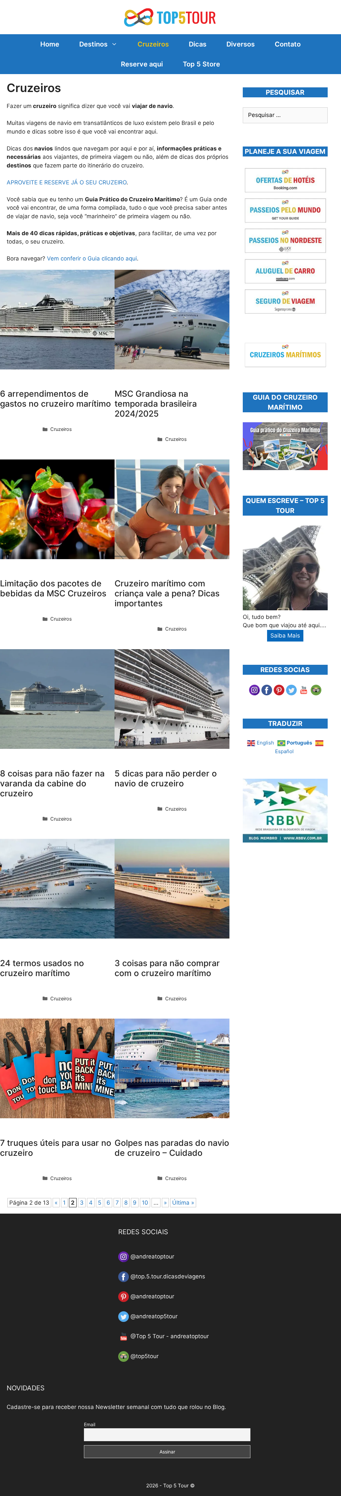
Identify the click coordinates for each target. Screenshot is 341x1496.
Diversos (240, 44)
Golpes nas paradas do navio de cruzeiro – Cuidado (172, 1148)
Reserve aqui (142, 64)
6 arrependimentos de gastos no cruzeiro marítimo (55, 399)
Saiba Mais (285, 635)
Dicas (197, 44)
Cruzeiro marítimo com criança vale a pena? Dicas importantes (167, 593)
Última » (183, 1202)
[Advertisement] (292, 907)
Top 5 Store (201, 64)
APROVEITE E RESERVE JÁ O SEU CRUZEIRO (67, 182)
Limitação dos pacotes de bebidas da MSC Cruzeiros (53, 588)
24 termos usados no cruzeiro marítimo (42, 968)
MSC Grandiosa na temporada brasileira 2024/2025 (156, 404)
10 (145, 1202)
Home (49, 44)
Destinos (93, 44)
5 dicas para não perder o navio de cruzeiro (166, 778)
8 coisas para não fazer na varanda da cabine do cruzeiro (52, 783)
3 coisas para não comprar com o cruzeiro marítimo (167, 968)
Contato (288, 44)
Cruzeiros (153, 44)
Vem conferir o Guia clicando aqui (92, 258)
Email (89, 1424)
